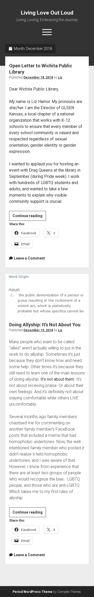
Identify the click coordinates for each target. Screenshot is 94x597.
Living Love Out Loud (47, 13)
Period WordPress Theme (32, 592)
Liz (60, 77)
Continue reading (29, 217)
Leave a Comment (29, 258)
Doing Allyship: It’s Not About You (47, 294)
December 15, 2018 (38, 330)
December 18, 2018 (38, 77)
